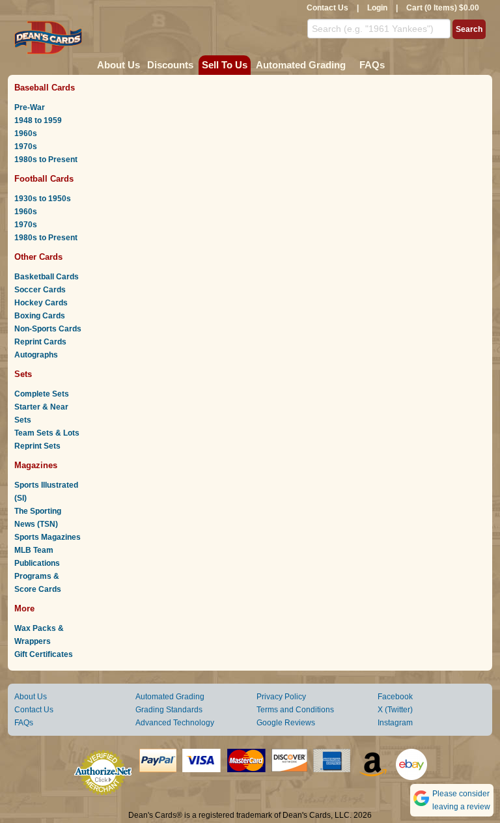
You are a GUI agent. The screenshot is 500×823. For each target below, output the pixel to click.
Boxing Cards (39, 315)
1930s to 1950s (42, 198)
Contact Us (327, 7)
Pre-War (29, 107)
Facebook (395, 696)
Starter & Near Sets (41, 413)
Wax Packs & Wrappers (39, 635)
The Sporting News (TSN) (37, 518)
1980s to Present (45, 159)
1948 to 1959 (38, 120)
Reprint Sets (37, 446)
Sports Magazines (47, 537)
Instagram (395, 722)
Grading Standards (168, 709)
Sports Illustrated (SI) (46, 492)
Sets (23, 374)
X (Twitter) (395, 709)
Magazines (35, 465)
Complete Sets (41, 393)
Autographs (36, 354)
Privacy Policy (281, 696)
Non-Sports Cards (47, 328)
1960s (25, 133)
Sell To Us (224, 64)
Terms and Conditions (295, 709)
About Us (118, 64)
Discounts (170, 64)
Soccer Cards (40, 289)
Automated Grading (301, 64)
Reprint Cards (40, 341)
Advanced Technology (174, 722)
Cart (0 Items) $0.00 (442, 7)
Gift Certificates (43, 654)
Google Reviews (286, 722)
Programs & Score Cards (37, 583)
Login (377, 7)
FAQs (372, 64)
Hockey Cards (41, 302)
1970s (25, 146)
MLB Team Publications (37, 557)
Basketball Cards (46, 276)
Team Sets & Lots (46, 433)
